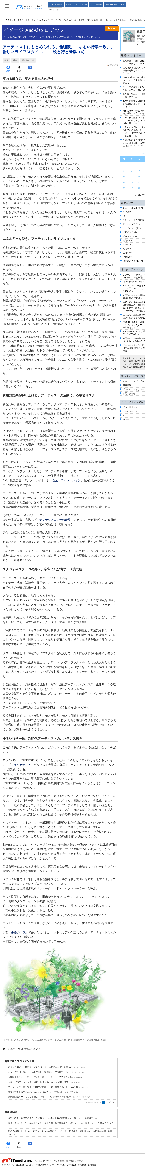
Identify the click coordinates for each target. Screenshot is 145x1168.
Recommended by (94, 1102)
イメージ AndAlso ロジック (37, 20)
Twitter (126, 419)
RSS (113, 28)
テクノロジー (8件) (132, 228)
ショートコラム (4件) (133, 208)
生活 (6, 60)
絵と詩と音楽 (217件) (133, 261)
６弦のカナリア (21, 764)
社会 (15, 60)
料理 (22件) (128, 244)
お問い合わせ (129, 393)
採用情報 (92, 1165)
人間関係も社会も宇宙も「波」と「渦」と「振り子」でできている (45, 1077)
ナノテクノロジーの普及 (55, 519)
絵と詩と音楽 (28, 60)
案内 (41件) (128, 248)
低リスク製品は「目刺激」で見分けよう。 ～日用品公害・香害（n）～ (46, 1067)
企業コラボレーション (66, 480)
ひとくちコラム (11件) (133, 220)
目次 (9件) (127, 212)
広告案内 (30, 1165)
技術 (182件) (128, 240)
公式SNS (20, 1165)
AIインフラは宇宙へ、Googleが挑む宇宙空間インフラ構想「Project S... (46, 1072)
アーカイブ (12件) (131, 224)
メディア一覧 (8, 1165)
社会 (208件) (128, 257)
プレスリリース (130, 407)
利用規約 (127, 385)
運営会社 (82, 1165)
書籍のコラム (19, 932)
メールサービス (130, 411)
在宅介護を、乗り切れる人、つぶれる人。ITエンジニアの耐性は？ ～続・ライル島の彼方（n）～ (54, 1118)
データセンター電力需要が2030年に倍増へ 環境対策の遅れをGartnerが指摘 (49, 1087)
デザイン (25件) (130, 232)
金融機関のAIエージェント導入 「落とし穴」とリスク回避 (49, 1097)
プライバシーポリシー (133, 389)
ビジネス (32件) (130, 236)
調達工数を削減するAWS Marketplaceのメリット (43, 1092)
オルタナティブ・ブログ (12, 20)
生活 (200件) (128, 252)
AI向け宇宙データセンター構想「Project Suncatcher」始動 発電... (44, 1082)
